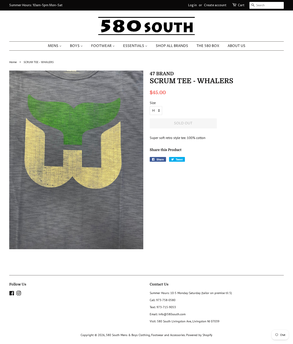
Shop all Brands (172, 46)
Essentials (134, 46)
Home (13, 62)
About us (236, 46)
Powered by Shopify (199, 335)
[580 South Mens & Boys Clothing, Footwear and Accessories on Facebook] (11, 294)
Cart (241, 5)
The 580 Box (207, 46)
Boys (75, 46)
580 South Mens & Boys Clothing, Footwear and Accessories (145, 335)
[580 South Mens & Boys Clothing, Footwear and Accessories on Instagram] (18, 294)
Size (153, 103)
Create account (215, 5)
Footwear (101, 46)
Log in (192, 5)
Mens (53, 46)
